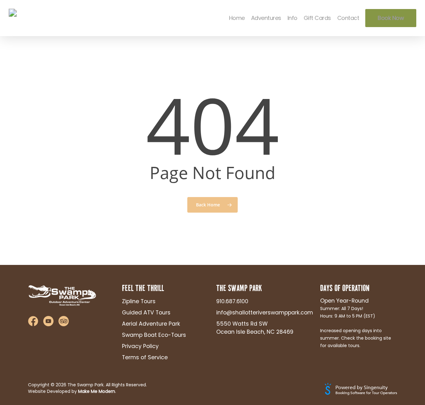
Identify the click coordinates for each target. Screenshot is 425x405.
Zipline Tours (139, 301)
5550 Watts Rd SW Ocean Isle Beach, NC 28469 (254, 328)
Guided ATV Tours (146, 312)
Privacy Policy (140, 346)
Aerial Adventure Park (151, 323)
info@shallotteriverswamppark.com (259, 312)
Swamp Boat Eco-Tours (154, 335)
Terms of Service (145, 357)
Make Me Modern (96, 391)
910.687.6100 (232, 301)
